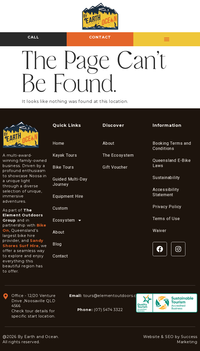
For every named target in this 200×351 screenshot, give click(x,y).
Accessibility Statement (166, 192)
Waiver (159, 230)
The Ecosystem (118, 155)
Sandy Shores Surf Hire (23, 243)
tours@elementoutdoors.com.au (116, 295)
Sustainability (166, 177)
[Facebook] (160, 249)
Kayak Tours (65, 155)
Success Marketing (187, 339)
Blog (57, 244)
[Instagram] (178, 249)
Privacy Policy (167, 206)
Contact (60, 256)
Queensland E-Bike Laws (172, 163)
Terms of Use (166, 218)
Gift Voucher (115, 167)
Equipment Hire (68, 196)
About (58, 232)
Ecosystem (64, 220)
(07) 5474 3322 (108, 309)
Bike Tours (63, 167)
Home (58, 143)
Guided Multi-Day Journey (70, 182)
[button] (166, 39)
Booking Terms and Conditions (172, 146)
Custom (60, 208)
